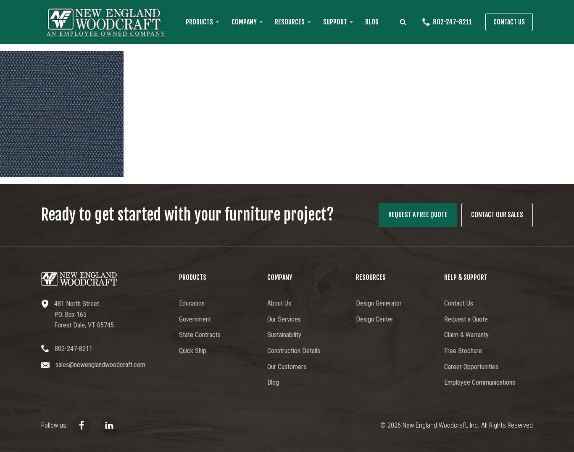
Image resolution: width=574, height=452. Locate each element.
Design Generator (379, 303)
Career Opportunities (471, 367)
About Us (279, 303)
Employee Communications (479, 382)
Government (195, 319)
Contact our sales (497, 214)
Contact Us (509, 22)
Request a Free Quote (418, 214)
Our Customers (286, 367)
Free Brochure (463, 351)
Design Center (374, 319)
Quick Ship (192, 351)
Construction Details (293, 351)
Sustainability (284, 335)
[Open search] (403, 22)
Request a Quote (466, 319)
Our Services (284, 319)
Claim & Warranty (466, 335)
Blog (372, 22)
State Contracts (200, 335)
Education (192, 303)
